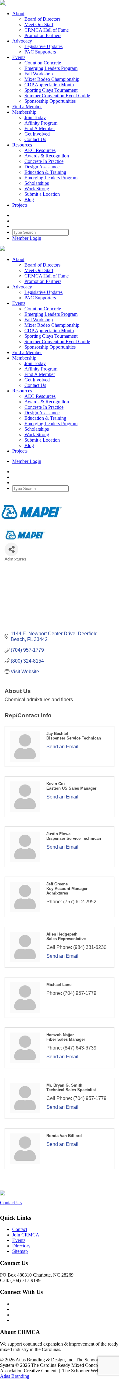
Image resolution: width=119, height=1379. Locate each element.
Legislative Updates (43, 46)
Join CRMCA (25, 1234)
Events (18, 57)
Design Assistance (42, 166)
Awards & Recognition (46, 155)
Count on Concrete (42, 62)
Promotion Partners (42, 35)
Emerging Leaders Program (51, 68)
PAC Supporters (40, 51)
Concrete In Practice (43, 161)
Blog (29, 199)
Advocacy (22, 40)
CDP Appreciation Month (49, 84)
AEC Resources (40, 150)
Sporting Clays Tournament (51, 90)
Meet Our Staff (38, 24)
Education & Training (45, 172)
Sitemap (20, 1251)
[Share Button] (11, 549)
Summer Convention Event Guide (57, 95)
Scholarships (36, 183)
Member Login (26, 238)
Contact (19, 1229)
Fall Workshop (38, 73)
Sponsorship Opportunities (50, 101)
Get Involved (37, 133)
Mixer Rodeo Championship (51, 79)
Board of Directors (42, 19)
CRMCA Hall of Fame (46, 30)
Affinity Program (40, 123)
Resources (22, 144)
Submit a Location (42, 194)
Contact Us (35, 139)
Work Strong (36, 188)
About (18, 13)
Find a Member (27, 106)
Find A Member (39, 128)
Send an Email (62, 746)
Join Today (35, 117)
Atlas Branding (14, 1376)
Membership (24, 112)
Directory (21, 1245)
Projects (19, 205)
